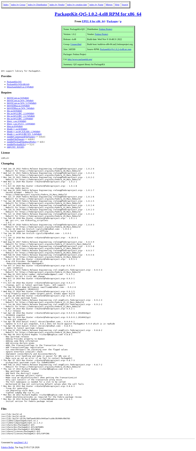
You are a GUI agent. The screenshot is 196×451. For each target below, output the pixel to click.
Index (6, 4)
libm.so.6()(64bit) (15, 126)
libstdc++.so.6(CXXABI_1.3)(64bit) (23, 131)
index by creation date (77, 4)
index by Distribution (37, 4)
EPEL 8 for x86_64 (93, 21)
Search (125, 4)
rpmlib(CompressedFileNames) (21, 137)
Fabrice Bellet (7, 447)
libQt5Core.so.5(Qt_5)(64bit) (20, 100)
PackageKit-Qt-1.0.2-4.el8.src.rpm (115, 49)
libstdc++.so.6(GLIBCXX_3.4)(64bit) (24, 134)
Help (117, 4)
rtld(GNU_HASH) (15, 147)
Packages (112, 21)
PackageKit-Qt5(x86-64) (18, 84)
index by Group (18, 4)
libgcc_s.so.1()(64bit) (16, 121)
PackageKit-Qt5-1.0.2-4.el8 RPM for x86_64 (98, 14)
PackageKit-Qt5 (14, 82)
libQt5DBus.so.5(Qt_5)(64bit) (20, 108)
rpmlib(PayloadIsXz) (16, 144)
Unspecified (75, 44)
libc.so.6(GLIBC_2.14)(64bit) (20, 113)
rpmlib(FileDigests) (15, 139)
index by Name (96, 4)
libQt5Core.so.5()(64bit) (18, 98)
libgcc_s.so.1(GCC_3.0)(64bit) (21, 124)
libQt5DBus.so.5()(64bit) (18, 105)
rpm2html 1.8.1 (21, 442)
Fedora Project (105, 29)
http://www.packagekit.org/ (80, 59)
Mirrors (109, 4)
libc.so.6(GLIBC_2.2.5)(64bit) (21, 116)
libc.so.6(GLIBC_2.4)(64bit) (20, 118)
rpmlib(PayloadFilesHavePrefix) (21, 142)
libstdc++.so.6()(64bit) (17, 129)
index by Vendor (57, 4)
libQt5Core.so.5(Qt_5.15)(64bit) (21, 103)
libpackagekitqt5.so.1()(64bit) (20, 87)
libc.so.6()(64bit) (14, 111)
